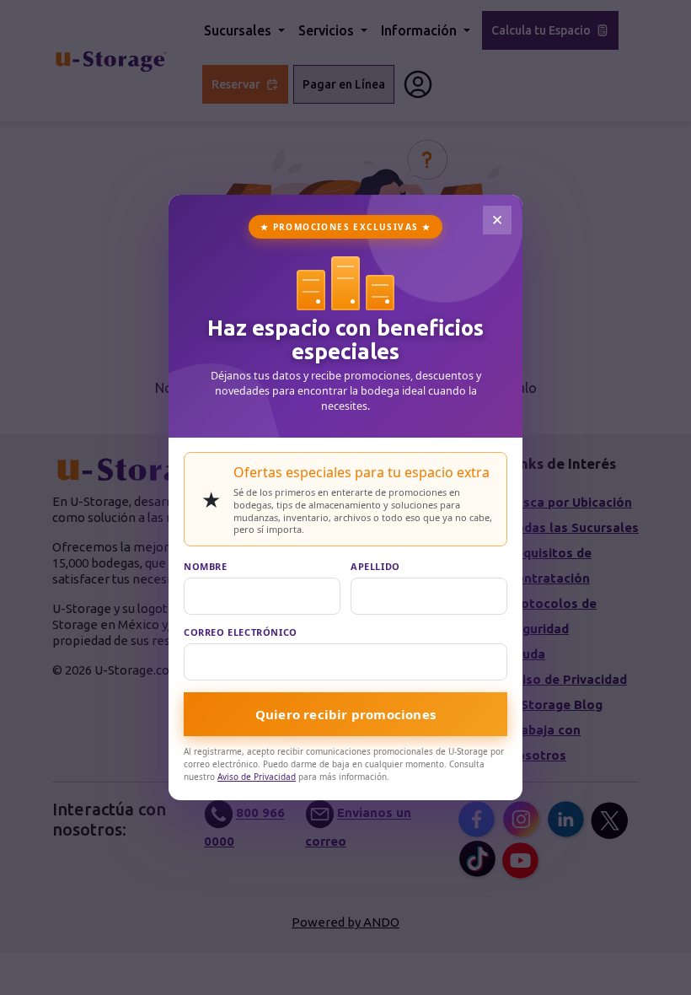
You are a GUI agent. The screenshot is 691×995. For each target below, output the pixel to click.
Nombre (206, 566)
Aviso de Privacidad (256, 777)
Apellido (375, 566)
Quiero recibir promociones (345, 714)
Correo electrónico (240, 632)
